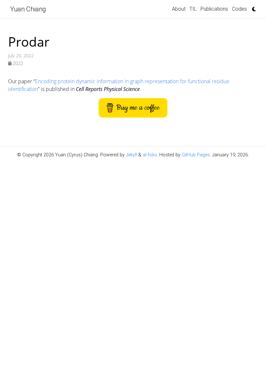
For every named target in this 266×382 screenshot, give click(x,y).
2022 (17, 63)
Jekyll (131, 155)
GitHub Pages (196, 155)
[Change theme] (252, 7)
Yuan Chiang (28, 9)
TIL (193, 9)
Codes (239, 9)
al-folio (150, 155)
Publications (214, 9)
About (179, 9)
